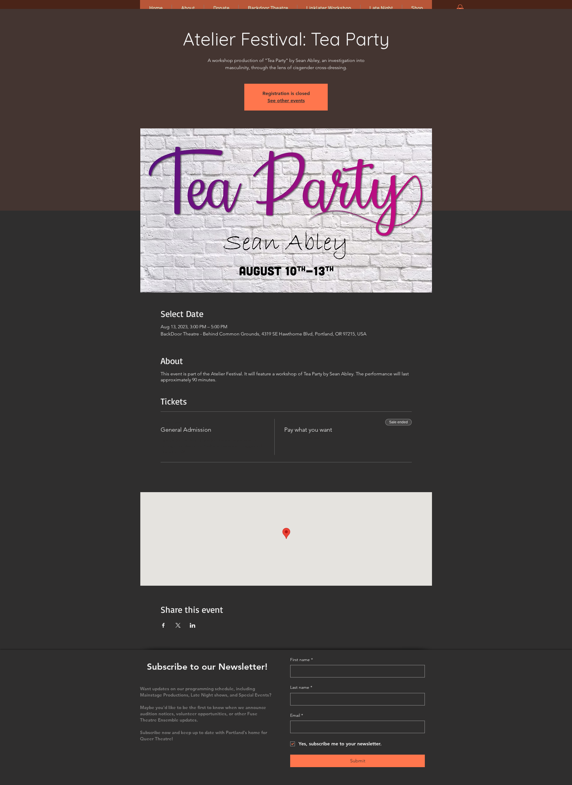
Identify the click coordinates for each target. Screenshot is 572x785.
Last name (301, 687)
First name (301, 659)
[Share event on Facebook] (163, 625)
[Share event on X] (178, 625)
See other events (286, 100)
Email (296, 715)
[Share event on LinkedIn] (192, 625)
